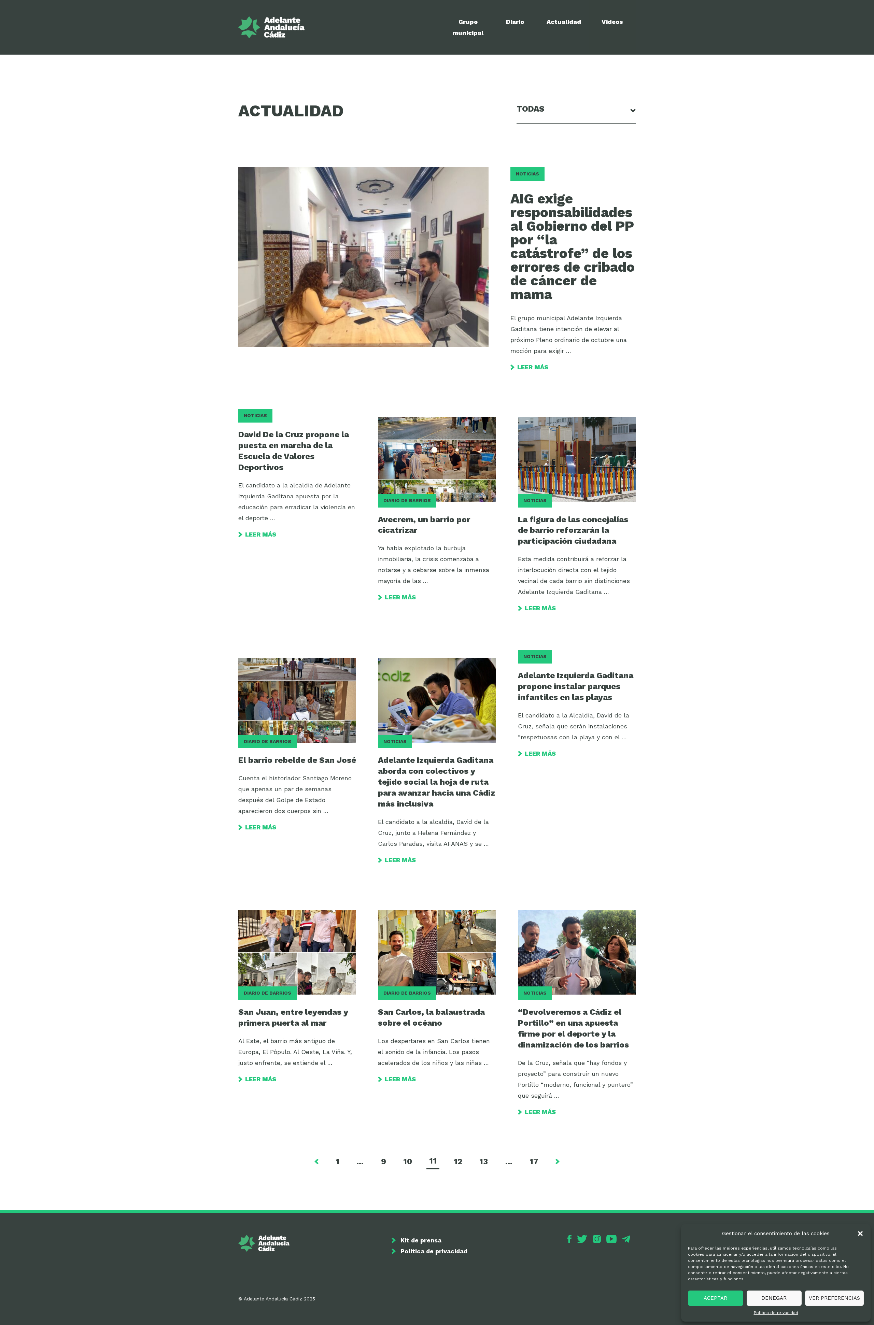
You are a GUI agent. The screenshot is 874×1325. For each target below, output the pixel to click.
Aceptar (715, 1298)
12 (458, 1161)
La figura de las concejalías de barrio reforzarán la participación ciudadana (573, 530)
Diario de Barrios (407, 500)
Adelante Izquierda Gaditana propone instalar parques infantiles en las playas (575, 686)
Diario (515, 21)
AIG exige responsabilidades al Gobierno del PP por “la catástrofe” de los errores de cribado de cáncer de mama (572, 246)
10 (407, 1161)
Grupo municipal (467, 27)
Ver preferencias (834, 1298)
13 (483, 1161)
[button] (860, 1233)
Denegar (774, 1298)
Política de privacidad (776, 1312)
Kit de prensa (420, 1240)
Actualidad (564, 21)
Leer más (532, 367)
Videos (612, 21)
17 (534, 1161)
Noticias (527, 173)
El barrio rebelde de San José (297, 760)
